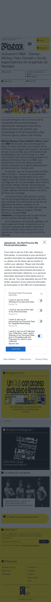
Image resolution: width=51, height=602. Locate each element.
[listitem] (25, 294)
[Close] (45, 243)
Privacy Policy (41, 359)
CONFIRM (15, 349)
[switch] (40, 300)
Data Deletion (9, 359)
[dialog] (25, 301)
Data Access (25, 359)
